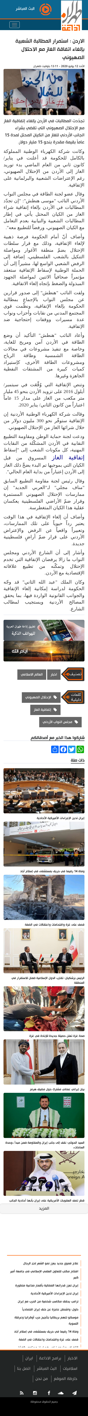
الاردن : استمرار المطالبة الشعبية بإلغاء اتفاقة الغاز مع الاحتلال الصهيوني (49, 49)
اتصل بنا (24, 1368)
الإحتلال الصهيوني (38, 697)
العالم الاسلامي (32, 674)
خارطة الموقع (65, 1378)
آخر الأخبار (69, 1238)
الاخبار (72, 1358)
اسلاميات (70, 1368)
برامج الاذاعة (50, 1358)
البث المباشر (47, 1368)
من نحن (41, 1378)
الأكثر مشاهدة (65, 1249)
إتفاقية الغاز (68, 457)
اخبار (54, 674)
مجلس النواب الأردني (57, 722)
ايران (29, 1358)
